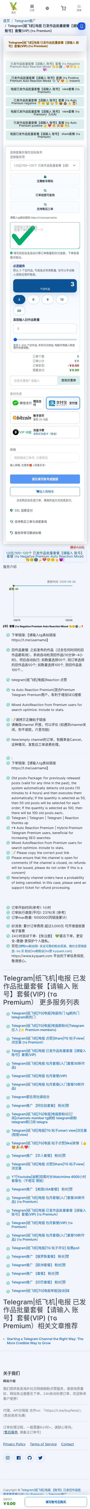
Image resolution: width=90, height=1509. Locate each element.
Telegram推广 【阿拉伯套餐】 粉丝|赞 (40, 1105)
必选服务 (19, 265)
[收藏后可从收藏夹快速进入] (81, 26)
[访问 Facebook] (18, 1458)
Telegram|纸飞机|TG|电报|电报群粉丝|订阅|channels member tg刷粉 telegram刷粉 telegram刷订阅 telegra (44, 1118)
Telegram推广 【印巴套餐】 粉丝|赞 (39, 1282)
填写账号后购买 (56, 1502)
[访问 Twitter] (40, 1458)
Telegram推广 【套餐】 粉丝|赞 (35, 1273)
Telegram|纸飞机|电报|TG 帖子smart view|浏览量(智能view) (49, 1132)
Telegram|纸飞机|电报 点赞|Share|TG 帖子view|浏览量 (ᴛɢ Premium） (48, 1040)
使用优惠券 (68, 380)
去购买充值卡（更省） (45, 433)
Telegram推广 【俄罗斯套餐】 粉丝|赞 (40, 1256)
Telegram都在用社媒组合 (31, 1097)
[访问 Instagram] (7, 1458)
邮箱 (13, 449)
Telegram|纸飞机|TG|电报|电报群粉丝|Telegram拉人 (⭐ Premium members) (48, 1028)
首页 (6, 21)
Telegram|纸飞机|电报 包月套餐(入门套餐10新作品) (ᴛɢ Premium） (48, 1237)
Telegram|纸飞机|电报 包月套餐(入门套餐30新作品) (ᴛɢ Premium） (48, 1200)
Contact (67, 1444)
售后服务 (11, 1432)
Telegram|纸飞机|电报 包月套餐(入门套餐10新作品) (48, 1086)
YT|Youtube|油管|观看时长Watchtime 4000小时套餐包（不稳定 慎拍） (49, 1179)
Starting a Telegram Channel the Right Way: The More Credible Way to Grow (45, 1341)
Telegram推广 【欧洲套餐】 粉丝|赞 (39, 1265)
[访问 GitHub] (29, 1458)
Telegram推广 (25, 21)
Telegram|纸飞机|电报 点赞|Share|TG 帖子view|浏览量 (48, 1166)
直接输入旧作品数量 (26, 319)
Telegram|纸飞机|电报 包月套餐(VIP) (39, 1076)
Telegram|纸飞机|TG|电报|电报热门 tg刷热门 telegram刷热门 (45, 1015)
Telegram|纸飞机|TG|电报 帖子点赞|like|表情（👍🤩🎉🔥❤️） (49, 1145)
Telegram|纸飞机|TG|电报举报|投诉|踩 (40, 1291)
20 (19, 310)
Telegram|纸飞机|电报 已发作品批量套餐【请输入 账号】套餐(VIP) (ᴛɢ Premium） (49, 1212)
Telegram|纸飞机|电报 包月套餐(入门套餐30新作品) (48, 1065)
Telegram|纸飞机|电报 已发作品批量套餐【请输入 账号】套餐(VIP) (49, 1053)
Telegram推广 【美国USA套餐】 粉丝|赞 (42, 1189)
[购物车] (63, 8)
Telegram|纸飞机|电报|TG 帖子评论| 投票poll (45, 1248)
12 (62, 299)
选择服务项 (17, 156)
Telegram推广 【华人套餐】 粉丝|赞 (39, 1155)
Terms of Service (43, 1444)
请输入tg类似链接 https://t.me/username (33, 217)
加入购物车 (46, 491)
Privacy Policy (14, 1444)
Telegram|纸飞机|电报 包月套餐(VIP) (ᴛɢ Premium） (42, 1225)
